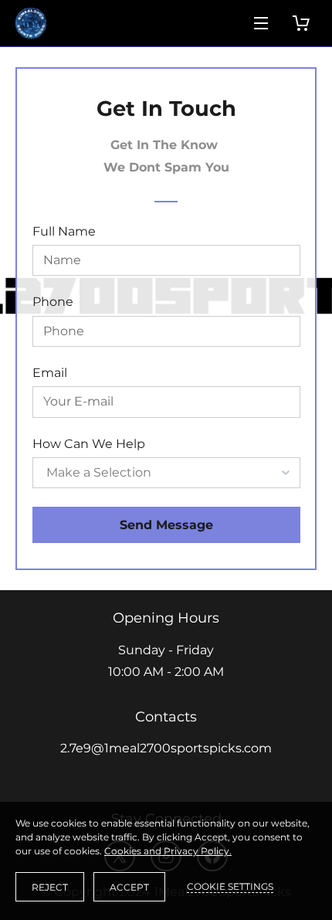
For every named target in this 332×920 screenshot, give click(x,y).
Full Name (64, 231)
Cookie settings (230, 886)
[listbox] (166, 472)
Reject (50, 887)
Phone (52, 301)
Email (49, 372)
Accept (129, 887)
